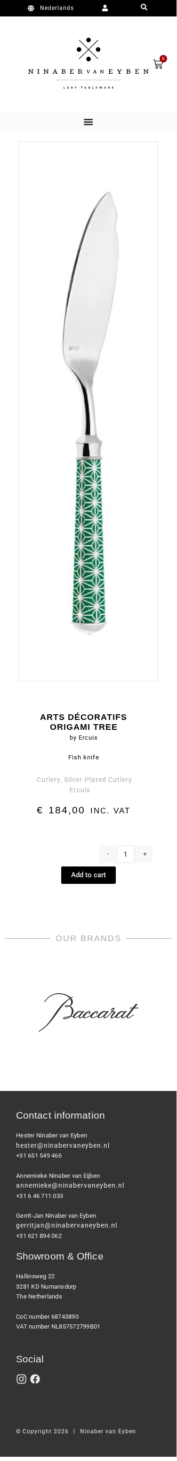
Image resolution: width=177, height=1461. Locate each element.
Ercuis (80, 790)
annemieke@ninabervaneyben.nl (70, 1185)
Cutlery (49, 779)
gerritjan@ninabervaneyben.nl (66, 1225)
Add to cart (88, 875)
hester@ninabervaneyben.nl (63, 1145)
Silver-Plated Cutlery (98, 779)
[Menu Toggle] (88, 121)
